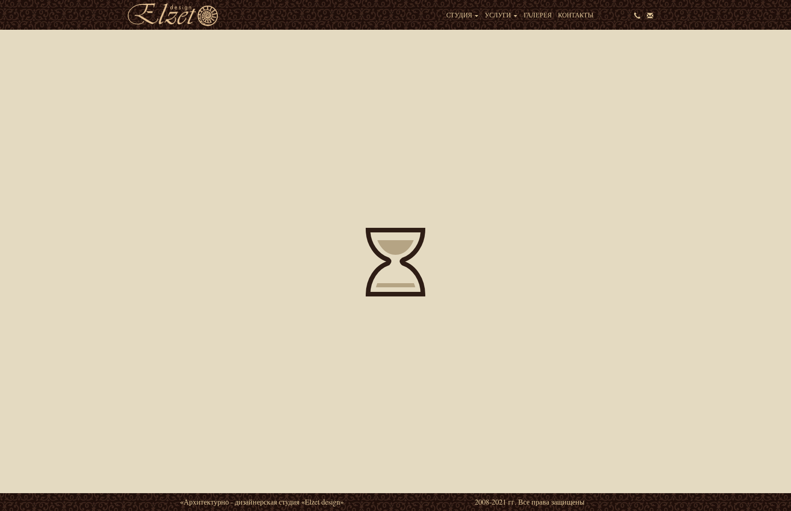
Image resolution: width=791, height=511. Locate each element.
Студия (460, 15)
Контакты (575, 15)
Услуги (499, 15)
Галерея (538, 15)
